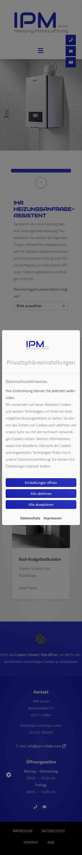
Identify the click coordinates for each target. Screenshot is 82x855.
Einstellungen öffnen (41, 482)
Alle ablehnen (41, 493)
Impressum (53, 518)
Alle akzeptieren (41, 504)
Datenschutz (30, 518)
